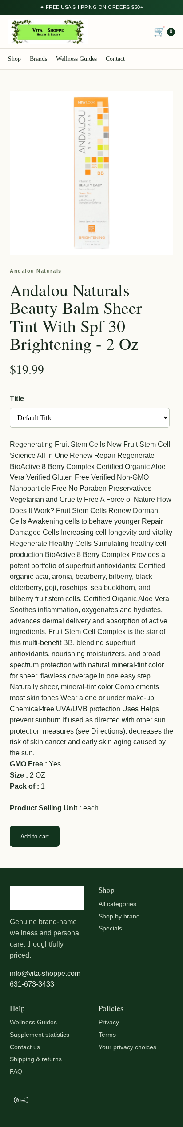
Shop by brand (119, 916)
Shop (14, 59)
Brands (38, 59)
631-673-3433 (32, 984)
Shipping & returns (36, 1059)
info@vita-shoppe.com (45, 973)
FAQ (16, 1071)
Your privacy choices (127, 1047)
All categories (117, 903)
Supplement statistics (39, 1034)
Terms (107, 1034)
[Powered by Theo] (91, 1102)
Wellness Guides (76, 59)
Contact (115, 59)
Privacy (109, 1022)
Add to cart (34, 836)
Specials (110, 928)
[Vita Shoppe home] (48, 31)
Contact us (25, 1047)
